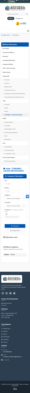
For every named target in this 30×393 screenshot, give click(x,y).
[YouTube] (15, 5)
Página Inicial (6, 35)
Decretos (5, 56)
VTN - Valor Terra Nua (9, 68)
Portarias (7, 79)
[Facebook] (9, 5)
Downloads (6, 76)
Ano (6, 180)
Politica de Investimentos (11, 132)
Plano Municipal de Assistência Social (14, 97)
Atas (4, 101)
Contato (5, 342)
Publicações (6, 336)
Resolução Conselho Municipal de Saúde (15, 93)
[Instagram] (12, 5)
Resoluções (8, 139)
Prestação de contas (10, 90)
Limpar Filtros (16, 230)
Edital (6, 108)
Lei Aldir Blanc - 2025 (10, 153)
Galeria (5, 334)
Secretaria (7, 202)
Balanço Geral (8, 86)
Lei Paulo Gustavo (9, 150)
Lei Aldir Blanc (8, 147)
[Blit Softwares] (15, 389)
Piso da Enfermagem (9, 157)
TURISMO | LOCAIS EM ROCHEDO (13, 114)
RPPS (4, 118)
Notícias (5, 331)
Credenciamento (9, 122)
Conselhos (7, 125)
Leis (4, 143)
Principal (6, 48)
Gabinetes (6, 339)
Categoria (7, 195)
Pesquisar (16, 226)
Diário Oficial (6, 72)
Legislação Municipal (9, 60)
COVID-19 (7, 83)
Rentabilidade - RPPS (10, 129)
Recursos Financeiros (10, 161)
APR (6, 136)
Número (7, 187)
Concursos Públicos (8, 52)
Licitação (7, 104)
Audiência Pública (8, 64)
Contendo (14, 210)
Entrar (11, 18)
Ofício (6, 111)
